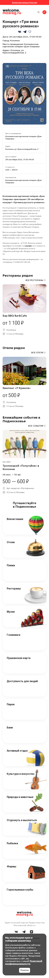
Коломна (15, 40)
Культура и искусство (20, 773)
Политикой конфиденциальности (23, 962)
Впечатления (15, 519)
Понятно (24, 970)
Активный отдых (17, 750)
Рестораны (14, 588)
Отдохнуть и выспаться (22, 820)
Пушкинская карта (18, 658)
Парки (11, 704)
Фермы (11, 866)
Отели (11, 542)
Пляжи (11, 565)
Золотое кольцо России (24, 2)
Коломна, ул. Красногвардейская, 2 (14, 51)
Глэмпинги (13, 634)
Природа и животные (20, 797)
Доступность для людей (22, 681)
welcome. (24, 913)
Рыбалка (12, 843)
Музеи (11, 611)
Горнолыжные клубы (20, 889)
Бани (10, 727)
